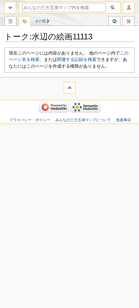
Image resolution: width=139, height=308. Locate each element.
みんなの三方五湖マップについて (83, 120)
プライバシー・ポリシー (29, 120)
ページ (10, 21)
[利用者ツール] (129, 7)
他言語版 (114, 21)
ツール (128, 21)
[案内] (10, 7)
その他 (40, 21)
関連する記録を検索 (76, 59)
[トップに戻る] (70, 88)
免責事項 (123, 120)
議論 (24, 21)
